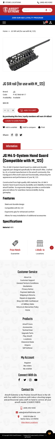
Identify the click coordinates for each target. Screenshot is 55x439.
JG (14, 92)
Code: (5, 95)
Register (27, 363)
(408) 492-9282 (29, 408)
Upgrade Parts (27, 333)
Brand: (5, 92)
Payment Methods (27, 292)
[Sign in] (50, 22)
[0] (43, 22)
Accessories (27, 327)
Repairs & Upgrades (27, 298)
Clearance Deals (27, 342)
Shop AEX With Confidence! (27, 301)
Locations (27, 339)
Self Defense (27, 348)
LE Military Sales (27, 304)
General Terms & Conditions (27, 283)
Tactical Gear (27, 330)
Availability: (7, 98)
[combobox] (35, 10)
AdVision (41, 435)
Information (11, 146)
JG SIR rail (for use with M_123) (23, 31)
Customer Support (27, 280)
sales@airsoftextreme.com (29, 412)
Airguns (27, 345)
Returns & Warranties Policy (27, 307)
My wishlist (27, 369)
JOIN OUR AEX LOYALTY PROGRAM (27, 18)
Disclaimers (27, 286)
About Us (27, 277)
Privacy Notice (27, 289)
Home (5, 31)
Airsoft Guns (27, 324)
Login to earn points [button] (15, 121)
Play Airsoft (27, 336)
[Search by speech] (46, 10)
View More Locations (29, 422)
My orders (27, 366)
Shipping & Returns (27, 295)
